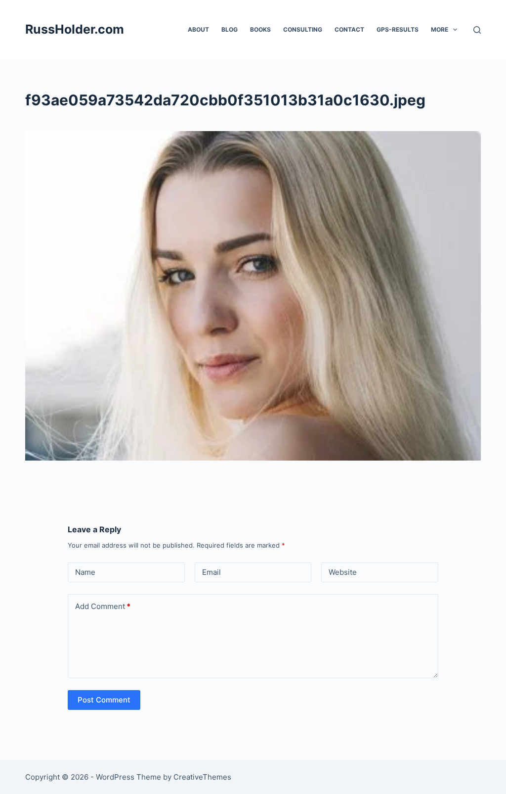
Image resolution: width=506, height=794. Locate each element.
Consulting (302, 29)
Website (343, 572)
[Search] (477, 30)
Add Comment (102, 606)
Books (260, 29)
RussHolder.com (74, 29)
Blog (229, 29)
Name (85, 572)
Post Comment (104, 699)
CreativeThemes (202, 777)
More (439, 29)
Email (211, 572)
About (198, 29)
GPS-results (398, 29)
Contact (349, 29)
